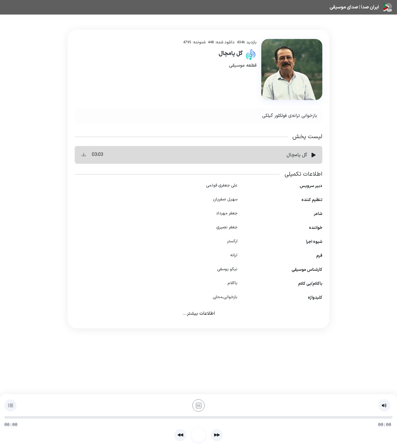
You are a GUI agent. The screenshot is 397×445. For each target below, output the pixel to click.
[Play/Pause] (198, 435)
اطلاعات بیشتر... (199, 313)
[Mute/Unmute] (384, 405)
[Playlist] (10, 405)
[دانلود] (83, 155)
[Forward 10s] (217, 435)
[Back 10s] (180, 435)
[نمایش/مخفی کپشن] (198, 405)
